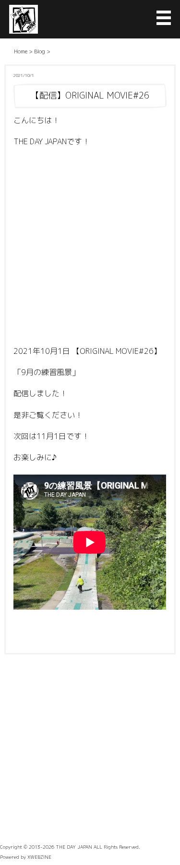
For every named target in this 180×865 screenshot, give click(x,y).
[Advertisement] (90, 249)
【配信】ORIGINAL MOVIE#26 (90, 95)
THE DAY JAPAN (74, 846)
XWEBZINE (39, 856)
